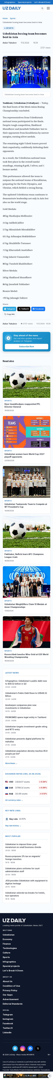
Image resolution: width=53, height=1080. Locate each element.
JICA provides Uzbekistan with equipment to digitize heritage (26, 882)
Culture (6, 952)
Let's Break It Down (42, 2)
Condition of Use (11, 986)
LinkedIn (7, 1032)
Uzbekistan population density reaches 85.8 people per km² (26, 752)
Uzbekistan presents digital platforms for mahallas (24, 740)
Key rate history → (13, 825)
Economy (7, 939)
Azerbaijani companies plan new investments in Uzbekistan (20, 706)
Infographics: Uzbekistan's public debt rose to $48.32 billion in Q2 (26, 682)
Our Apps (8, 994)
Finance (7, 943)
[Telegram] (15, 1048)
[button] (42, 8)
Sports (12, 18)
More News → (11, 763)
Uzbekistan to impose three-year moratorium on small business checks (23, 845)
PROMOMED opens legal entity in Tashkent (25, 717)
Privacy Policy (10, 990)
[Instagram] (22, 1048)
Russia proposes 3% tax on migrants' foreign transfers (22, 857)
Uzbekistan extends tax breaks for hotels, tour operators (25, 894)
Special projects (25, 2)
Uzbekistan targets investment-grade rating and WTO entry (26, 728)
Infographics (9, 2)
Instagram (8, 1019)
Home (5, 18)
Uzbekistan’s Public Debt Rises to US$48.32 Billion (26, 694)
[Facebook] (30, 1048)
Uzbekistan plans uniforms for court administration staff (22, 869)
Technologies (10, 948)
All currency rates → (14, 800)
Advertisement (10, 999)
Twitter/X (25, 309)
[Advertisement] (26, 1076)
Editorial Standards (13, 1003)
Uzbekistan (8, 934)
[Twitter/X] (38, 1048)
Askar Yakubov (10, 43)
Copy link (11, 314)
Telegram (11, 309)
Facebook (39, 309)
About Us (7, 981)
